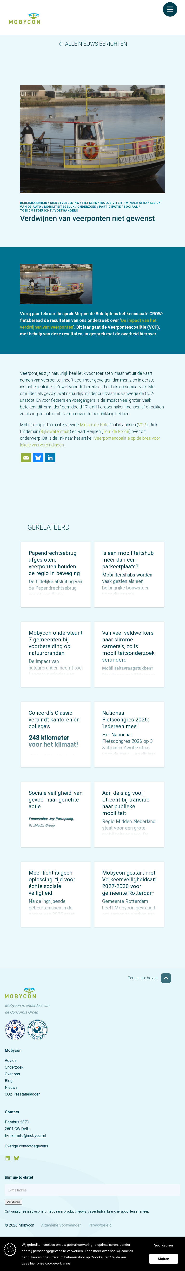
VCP (142, 424)
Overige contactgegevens (26, 1146)
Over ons (12, 1074)
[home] (24, 22)
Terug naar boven (143, 978)
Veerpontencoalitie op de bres (122, 438)
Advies (11, 1060)
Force (123, 431)
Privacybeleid (100, 1225)
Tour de (110, 431)
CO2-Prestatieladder (22, 1094)
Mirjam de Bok (93, 424)
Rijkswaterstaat (55, 431)
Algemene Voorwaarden (61, 1225)
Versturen (13, 1202)
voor (156, 438)
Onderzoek (14, 1067)
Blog (9, 1080)
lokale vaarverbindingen (42, 444)
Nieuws (11, 1087)
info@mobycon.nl (31, 1135)
